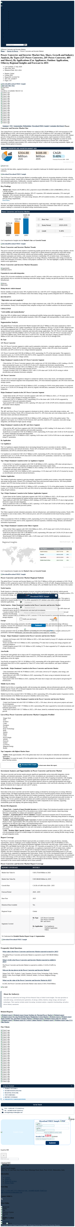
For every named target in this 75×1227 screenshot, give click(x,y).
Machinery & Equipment (18, 15)
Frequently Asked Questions (15, 1099)
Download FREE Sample (40, 126)
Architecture (14, 27)
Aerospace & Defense (17, 22)
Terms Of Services (11, 1181)
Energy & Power (16, 20)
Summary (6, 126)
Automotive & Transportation (20, 17)
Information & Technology (19, 11)
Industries (9, 9)
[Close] (72, 1119)
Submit (38, 625)
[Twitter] (2, 1199)
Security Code (40, 1136)
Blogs (8, 33)
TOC (11, 126)
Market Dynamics (11, 1088)
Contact (8, 41)
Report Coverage (11, 1097)
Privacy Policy (9, 1183)
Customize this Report (56, 126)
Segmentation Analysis (13, 1090)
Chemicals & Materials (18, 25)
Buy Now (11, 85)
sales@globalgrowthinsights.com (13, 1112)
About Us (8, 1179)
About (8, 37)
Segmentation (17, 126)
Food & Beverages (16, 18)
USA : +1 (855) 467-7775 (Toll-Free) (14, 1108)
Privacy (51, 630)
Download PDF (6, 1163)
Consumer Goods (16, 29)
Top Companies (10, 1095)
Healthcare (14, 13)
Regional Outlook (11, 1093)
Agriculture (14, 24)
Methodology (27, 126)
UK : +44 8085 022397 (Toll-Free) (13, 1110)
